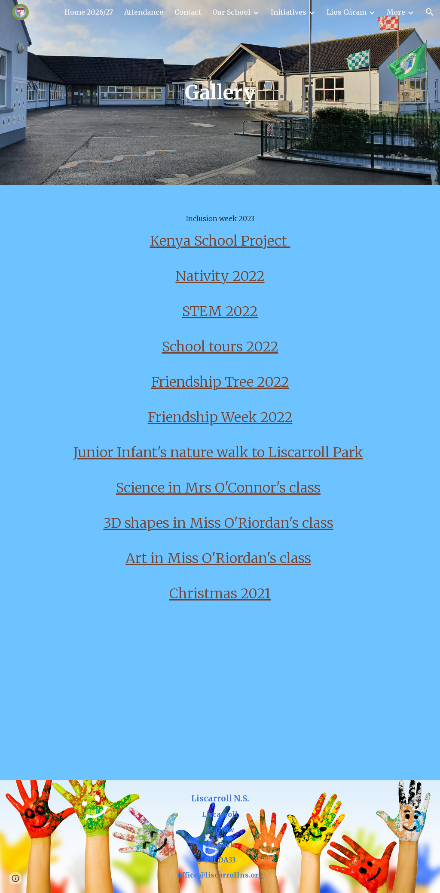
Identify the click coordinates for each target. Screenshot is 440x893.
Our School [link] (231, 12)
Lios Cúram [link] (347, 12)
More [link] (396, 12)
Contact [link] (187, 12)
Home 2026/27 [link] (88, 12)
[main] (220, 93)
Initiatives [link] (288, 12)
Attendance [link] (143, 12)
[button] (429, 12)
